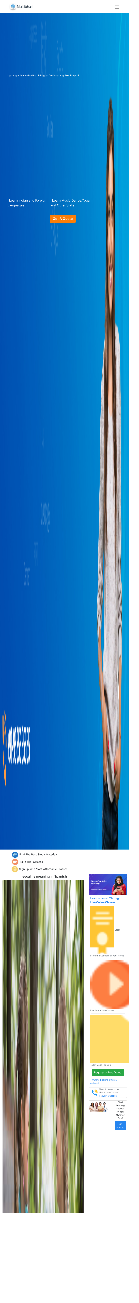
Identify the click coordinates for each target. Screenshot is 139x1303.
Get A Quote (63, 219)
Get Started (120, 1125)
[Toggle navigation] (116, 7)
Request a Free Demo (107, 1072)
